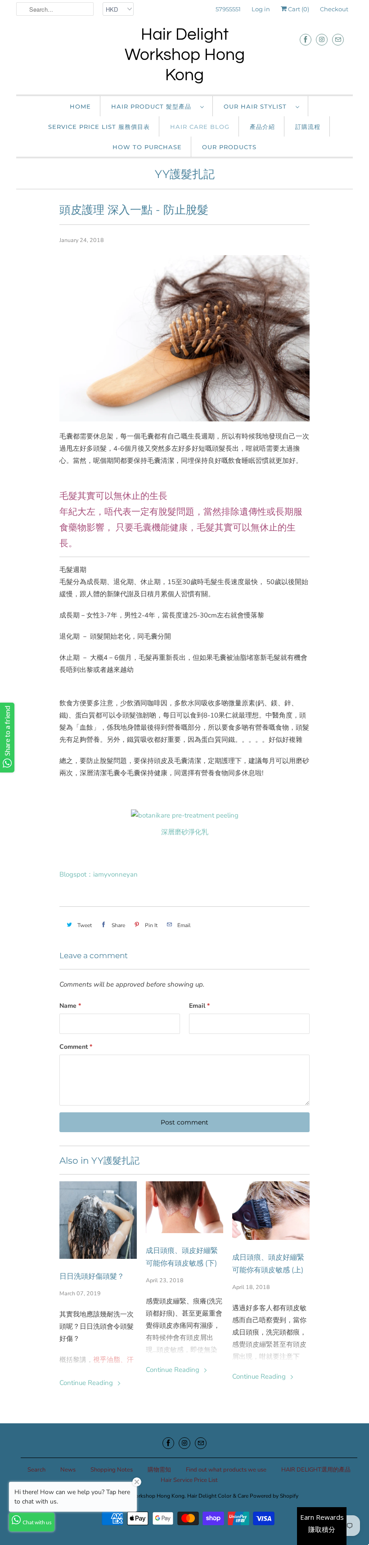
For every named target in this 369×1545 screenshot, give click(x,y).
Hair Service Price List (189, 1480)
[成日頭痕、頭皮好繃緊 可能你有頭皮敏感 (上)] (271, 1210)
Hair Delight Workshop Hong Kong (185, 55)
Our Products (229, 147)
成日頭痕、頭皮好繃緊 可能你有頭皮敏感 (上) (268, 1263)
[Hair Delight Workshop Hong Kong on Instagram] (322, 39)
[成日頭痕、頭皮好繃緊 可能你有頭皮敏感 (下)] (184, 1207)
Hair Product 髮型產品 (153, 106)
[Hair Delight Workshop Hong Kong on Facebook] (305, 39)
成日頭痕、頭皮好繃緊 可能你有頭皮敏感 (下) (182, 1256)
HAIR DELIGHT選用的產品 (316, 1470)
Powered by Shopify (274, 1495)
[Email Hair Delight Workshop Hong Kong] (338, 39)
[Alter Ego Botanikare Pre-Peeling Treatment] (184, 815)
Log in (261, 9)
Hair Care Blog (200, 126)
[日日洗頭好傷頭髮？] (98, 1220)
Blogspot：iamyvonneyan (98, 874)
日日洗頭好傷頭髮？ (91, 1276)
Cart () (298, 9)
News (68, 1470)
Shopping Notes (111, 1470)
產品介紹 (262, 126)
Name (70, 1005)
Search (36, 1470)
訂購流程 (307, 126)
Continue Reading (87, 1382)
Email (199, 1005)
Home (80, 106)
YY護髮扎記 (185, 174)
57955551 (228, 9)
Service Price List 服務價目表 (99, 126)
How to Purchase (147, 147)
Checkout (334, 9)
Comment (75, 1046)
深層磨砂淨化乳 (184, 831)
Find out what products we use (226, 1470)
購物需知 (159, 1470)
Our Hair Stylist (257, 106)
